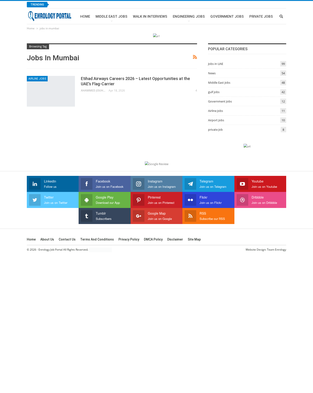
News (212, 73)
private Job (215, 129)
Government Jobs (227, 16)
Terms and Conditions (97, 239)
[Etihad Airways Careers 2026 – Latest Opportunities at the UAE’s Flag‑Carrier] (51, 91)
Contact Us (67, 239)
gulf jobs (214, 92)
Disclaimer (175, 239)
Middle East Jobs (111, 16)
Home (85, 16)
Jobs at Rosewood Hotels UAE (80, 4)
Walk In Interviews (150, 16)
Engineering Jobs (189, 16)
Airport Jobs (216, 120)
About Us (47, 239)
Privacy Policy (128, 239)
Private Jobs (261, 16)
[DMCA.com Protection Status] (100, 250)
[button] (291, 366)
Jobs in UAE (215, 64)
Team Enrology (276, 250)
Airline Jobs (37, 78)
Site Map (194, 239)
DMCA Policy (153, 239)
